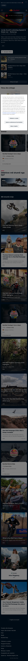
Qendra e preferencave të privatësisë (14, 122)
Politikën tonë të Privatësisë (9, 112)
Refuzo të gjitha (14, 126)
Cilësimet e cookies (14, 118)
